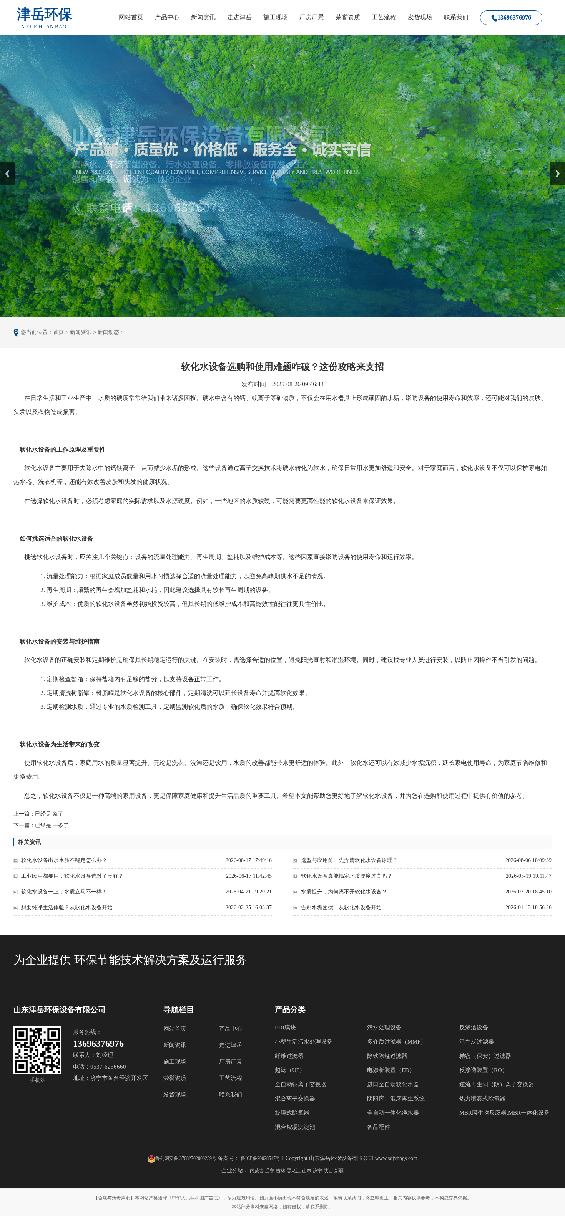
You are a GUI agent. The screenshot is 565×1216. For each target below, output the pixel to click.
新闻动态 (108, 332)
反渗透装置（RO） (483, 1070)
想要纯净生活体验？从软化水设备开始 (67, 907)
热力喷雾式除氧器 (482, 1098)
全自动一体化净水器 (393, 1113)
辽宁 (269, 1170)
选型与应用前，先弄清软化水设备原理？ (349, 860)
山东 (306, 1170)
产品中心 (167, 17)
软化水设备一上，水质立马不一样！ (64, 892)
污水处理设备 (384, 1027)
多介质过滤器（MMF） (396, 1042)
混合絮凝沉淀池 (295, 1127)
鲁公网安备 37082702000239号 (185, 1158)
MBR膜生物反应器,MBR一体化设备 (504, 1113)
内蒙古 (257, 1170)
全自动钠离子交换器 (301, 1084)
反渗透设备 (473, 1027)
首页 (58, 332)
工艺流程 (384, 17)
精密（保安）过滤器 (485, 1056)
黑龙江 (294, 1170)
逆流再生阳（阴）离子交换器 (496, 1084)
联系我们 (456, 17)
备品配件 (378, 1127)
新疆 (339, 1170)
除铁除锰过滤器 (387, 1056)
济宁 (317, 1170)
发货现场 (420, 17)
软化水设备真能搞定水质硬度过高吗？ (346, 876)
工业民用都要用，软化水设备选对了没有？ (72, 876)
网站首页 (131, 17)
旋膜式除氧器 (292, 1113)
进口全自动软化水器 (393, 1084)
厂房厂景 (311, 17)
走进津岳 (239, 17)
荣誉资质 (348, 17)
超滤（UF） (290, 1070)
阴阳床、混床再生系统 (396, 1098)
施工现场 (275, 17)
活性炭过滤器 (476, 1042)
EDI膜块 (285, 1027)
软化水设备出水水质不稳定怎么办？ (64, 860)
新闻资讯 (203, 17)
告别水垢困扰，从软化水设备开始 (341, 907)
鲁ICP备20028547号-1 (261, 1158)
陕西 (328, 1170)
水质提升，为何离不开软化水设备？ (344, 892)
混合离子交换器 (295, 1098)
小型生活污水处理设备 (303, 1042)
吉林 (280, 1170)
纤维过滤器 (289, 1056)
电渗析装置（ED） (391, 1070)
